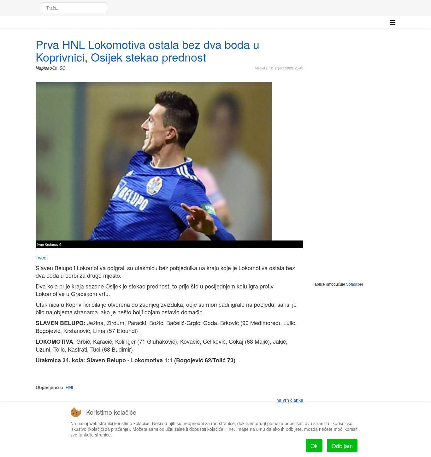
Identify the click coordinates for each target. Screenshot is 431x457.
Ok (314, 446)
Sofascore (354, 284)
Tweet (42, 257)
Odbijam (342, 446)
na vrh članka (289, 400)
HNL (70, 387)
